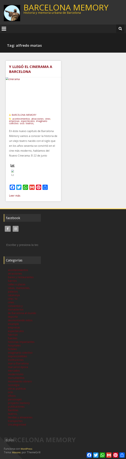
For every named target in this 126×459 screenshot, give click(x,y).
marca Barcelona (18, 363)
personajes (15, 399)
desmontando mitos (20, 320)
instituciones (16, 360)
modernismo (15, 374)
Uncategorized (17, 424)
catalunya (14, 295)
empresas (14, 121)
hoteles (12, 349)
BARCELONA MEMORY (65, 7)
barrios (12, 281)
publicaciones (16, 406)
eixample (13, 324)
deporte (13, 316)
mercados (14, 370)
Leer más (14, 195)
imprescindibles (17, 356)
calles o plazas (16, 284)
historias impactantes (21, 342)
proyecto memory (19, 403)
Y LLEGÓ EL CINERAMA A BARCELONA (30, 69)
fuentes (12, 338)
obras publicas (17, 388)
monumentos (16, 378)
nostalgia (13, 385)
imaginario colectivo (20, 352)
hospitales (14, 345)
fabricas (13, 334)
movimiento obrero (20, 381)
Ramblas (13, 410)
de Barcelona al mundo (22, 313)
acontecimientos (21, 118)
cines (47, 118)
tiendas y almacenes (20, 417)
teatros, (30, 123)
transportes (15, 421)
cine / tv (12, 298)
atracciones (37, 118)
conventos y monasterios (15, 307)
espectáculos (28, 121)
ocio (22, 123)
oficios (12, 396)
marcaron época (18, 367)
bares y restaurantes (21, 277)
